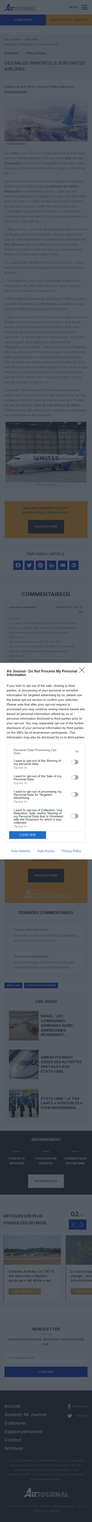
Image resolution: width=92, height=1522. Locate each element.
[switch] (74, 762)
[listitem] (46, 751)
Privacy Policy (71, 851)
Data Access (46, 851)
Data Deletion (20, 851)
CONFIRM (27, 835)
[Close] (83, 671)
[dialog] (46, 761)
